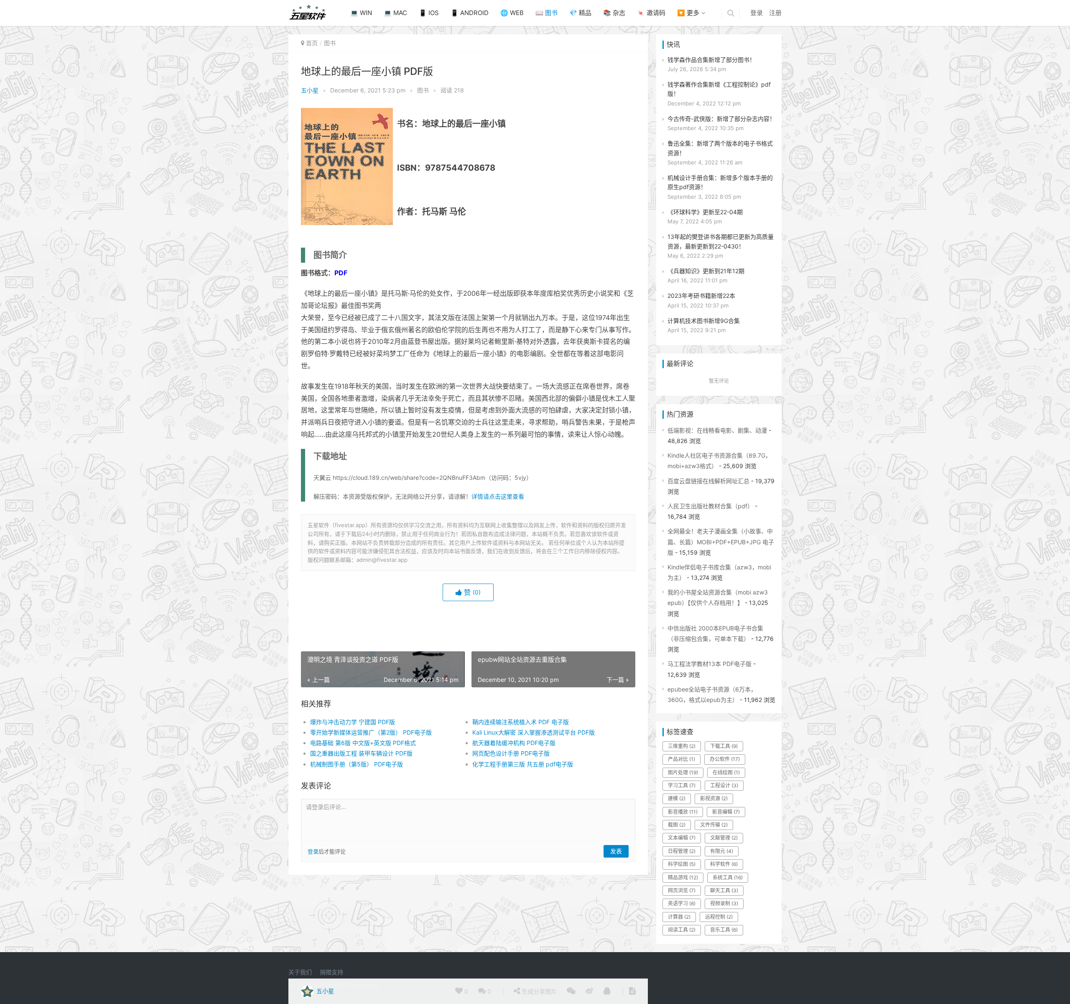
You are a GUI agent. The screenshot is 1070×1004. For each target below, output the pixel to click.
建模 (676, 798)
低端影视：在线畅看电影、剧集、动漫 (717, 430)
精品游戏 (683, 877)
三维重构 (682, 746)
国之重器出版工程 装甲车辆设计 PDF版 (361, 753)
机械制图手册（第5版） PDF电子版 (356, 764)
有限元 (721, 851)
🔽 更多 (688, 13)
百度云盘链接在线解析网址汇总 (708, 480)
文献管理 (724, 838)
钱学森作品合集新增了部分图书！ (711, 59)
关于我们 (300, 972)
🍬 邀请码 (651, 13)
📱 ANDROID (470, 13)
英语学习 (682, 903)
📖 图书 (546, 13)
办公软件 (725, 759)
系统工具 (728, 877)
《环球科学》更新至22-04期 (705, 211)
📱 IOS (429, 13)
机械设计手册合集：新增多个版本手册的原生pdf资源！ (720, 182)
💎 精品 (580, 13)
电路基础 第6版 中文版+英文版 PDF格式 (363, 742)
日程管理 (682, 851)
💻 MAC (395, 13)
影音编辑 (726, 812)
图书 (330, 42)
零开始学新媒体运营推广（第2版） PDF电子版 (371, 732)
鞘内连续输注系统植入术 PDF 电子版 (520, 721)
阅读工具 (682, 930)
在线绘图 (726, 772)
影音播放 (683, 812)
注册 (775, 13)
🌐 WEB (512, 13)
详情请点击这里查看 (497, 496)
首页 (312, 42)
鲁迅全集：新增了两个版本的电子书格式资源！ (720, 148)
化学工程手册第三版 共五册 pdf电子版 (522, 764)
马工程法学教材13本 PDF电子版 (709, 663)
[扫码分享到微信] (571, 991)
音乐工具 (724, 930)
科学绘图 (682, 864)
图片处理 (683, 772)
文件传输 (714, 825)
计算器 (679, 917)
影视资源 (714, 798)
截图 (676, 825)
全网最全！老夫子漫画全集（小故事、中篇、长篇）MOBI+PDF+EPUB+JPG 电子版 (720, 542)
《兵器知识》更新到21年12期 (705, 270)
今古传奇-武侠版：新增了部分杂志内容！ (721, 118)
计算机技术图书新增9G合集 (703, 320)
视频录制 (724, 903)
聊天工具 (724, 890)
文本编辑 (682, 838)
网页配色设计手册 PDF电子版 (511, 753)
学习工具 (682, 785)
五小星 (309, 90)
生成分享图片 (538, 991)
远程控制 (719, 917)
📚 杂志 (614, 13)
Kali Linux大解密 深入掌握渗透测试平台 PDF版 (533, 732)
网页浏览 (682, 890)
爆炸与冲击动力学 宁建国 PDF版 (352, 721)
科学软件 (724, 864)
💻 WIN (361, 13)
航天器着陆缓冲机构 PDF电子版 (513, 742)
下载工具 (724, 746)
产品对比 (681, 759)
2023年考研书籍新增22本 (701, 295)
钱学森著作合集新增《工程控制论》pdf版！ (719, 89)
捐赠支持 (331, 972)
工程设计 (724, 785)
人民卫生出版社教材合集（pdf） (710, 506)
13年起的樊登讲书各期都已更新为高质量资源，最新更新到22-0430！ (720, 241)
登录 (756, 13)
